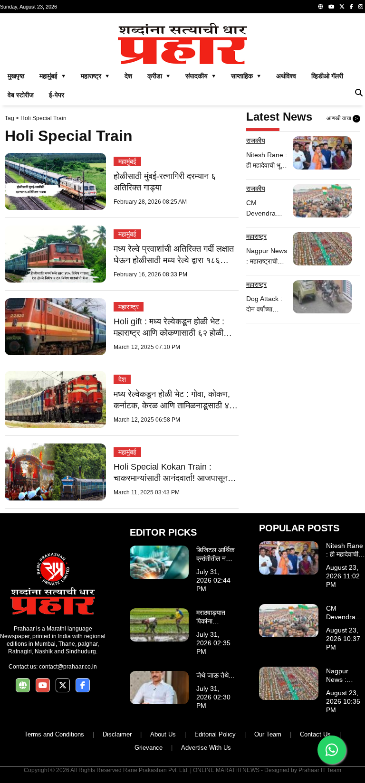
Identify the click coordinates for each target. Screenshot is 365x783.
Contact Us (315, 734)
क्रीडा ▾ (158, 76)
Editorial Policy (215, 734)
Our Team (267, 734)
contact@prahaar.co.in (68, 666)
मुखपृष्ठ (16, 76)
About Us (163, 734)
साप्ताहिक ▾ (246, 76)
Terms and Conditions (54, 734)
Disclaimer (117, 734)
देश (128, 76)
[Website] (320, 6)
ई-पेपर (56, 95)
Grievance (148, 747)
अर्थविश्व (286, 76)
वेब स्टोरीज (21, 95)
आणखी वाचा (342, 118)
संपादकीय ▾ (200, 76)
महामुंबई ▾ (52, 76)
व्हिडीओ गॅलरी (327, 76)
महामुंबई (127, 161)
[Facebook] (351, 6)
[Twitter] (342, 6)
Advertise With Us (206, 747)
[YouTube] (331, 6)
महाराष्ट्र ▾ (95, 76)
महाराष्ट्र (128, 307)
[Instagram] (360, 6)
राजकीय (255, 140)
